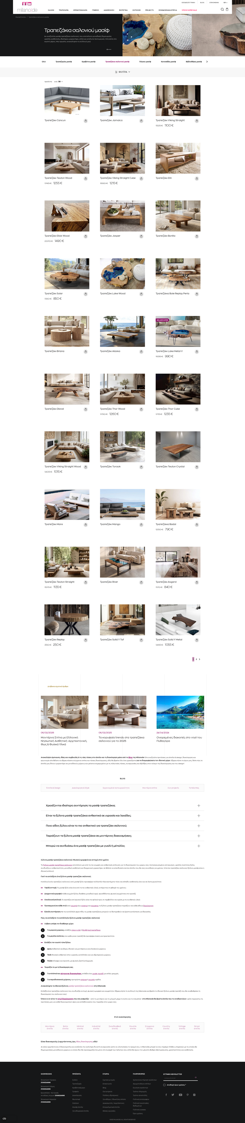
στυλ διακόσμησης (66, 999)
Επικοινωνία (107, 1084)
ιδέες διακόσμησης (84, 1041)
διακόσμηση (148, 906)
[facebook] (166, 1095)
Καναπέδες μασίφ (168, 62)
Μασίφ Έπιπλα (21, 17)
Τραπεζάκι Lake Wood (112, 293)
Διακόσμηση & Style (80, 788)
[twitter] (172, 1095)
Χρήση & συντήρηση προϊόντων (145, 1080)
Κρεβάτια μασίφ (88, 62)
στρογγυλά (76, 930)
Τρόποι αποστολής (140, 1095)
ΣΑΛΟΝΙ (51, 10)
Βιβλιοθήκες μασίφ (194, 62)
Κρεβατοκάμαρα (78, 1088)
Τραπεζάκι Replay (55, 639)
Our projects (173, 788)
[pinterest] (188, 1095)
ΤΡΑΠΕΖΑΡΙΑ (64, 10)
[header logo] (27, 7)
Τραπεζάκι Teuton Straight (59, 582)
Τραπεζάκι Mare (54, 524)
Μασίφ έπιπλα (77, 1107)
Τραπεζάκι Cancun (55, 120)
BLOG (202, 2)
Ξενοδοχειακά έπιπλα (80, 1111)
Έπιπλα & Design (53, 788)
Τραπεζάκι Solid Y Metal (169, 639)
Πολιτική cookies (139, 1109)
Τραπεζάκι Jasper (110, 236)
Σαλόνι (74, 1080)
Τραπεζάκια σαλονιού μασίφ (117, 62)
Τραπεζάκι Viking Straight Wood (63, 466)
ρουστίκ (74, 906)
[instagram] (194, 1095)
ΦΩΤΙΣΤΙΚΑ (123, 10)
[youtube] (180, 1095)
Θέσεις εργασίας (109, 1111)
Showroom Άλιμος (48, 1086)
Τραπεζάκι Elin (164, 178)
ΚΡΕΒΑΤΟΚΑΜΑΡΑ (80, 10)
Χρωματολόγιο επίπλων (142, 1084)
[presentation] (109, 49)
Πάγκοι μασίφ (145, 62)
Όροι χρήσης (138, 1113)
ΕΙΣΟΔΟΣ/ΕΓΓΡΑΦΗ (188, 2)
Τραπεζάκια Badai (166, 524)
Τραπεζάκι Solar (54, 293)
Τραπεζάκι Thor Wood (112, 409)
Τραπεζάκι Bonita (165, 236)
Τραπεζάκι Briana (54, 351)
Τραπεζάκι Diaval (54, 409)
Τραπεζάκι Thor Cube (168, 409)
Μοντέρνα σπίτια (149, 788)
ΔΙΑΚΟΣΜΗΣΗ (109, 10)
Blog (130, 757)
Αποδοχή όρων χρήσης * (176, 1085)
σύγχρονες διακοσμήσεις (70, 973)
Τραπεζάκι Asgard (166, 582)
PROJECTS (149, 10)
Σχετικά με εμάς (109, 1080)
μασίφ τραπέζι (98, 973)
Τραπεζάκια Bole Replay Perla (172, 293)
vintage (84, 979)
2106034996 (46, 1082)
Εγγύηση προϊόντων (140, 1088)
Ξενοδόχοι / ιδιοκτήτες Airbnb (114, 1099)
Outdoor (75, 1103)
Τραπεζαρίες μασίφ (64, 62)
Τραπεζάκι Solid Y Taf (112, 639)
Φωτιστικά (76, 1099)
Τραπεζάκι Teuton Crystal (170, 466)
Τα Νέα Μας (194, 788)
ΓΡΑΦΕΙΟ (95, 10)
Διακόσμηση (77, 1095)
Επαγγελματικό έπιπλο (111, 1107)
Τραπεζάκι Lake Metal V (169, 351)
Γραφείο (75, 1091)
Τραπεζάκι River (109, 582)
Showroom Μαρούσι (48, 1099)
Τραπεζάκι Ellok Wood (57, 236)
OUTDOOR (136, 10)
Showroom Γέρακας (48, 1080)
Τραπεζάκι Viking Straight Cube (118, 178)
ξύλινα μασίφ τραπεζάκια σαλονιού (57, 865)
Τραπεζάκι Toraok (110, 466)
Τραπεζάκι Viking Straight (170, 120)
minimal (84, 906)
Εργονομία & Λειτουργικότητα (116, 788)
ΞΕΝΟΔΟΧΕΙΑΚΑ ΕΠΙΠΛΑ (167, 10)
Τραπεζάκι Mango (110, 524)
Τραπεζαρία (76, 1084)
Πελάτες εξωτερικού (110, 1095)
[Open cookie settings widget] (9, 1119)
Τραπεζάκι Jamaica (111, 120)
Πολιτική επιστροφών (141, 1099)
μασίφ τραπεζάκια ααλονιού (80, 986)
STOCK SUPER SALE (189, 10)
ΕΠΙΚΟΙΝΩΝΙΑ (214, 2)
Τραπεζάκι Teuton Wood (58, 178)
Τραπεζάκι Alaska (110, 351)
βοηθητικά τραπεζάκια (91, 930)
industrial (94, 906)
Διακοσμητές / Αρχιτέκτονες (113, 1103)
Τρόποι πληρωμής (140, 1091)
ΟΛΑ (44, 62)
